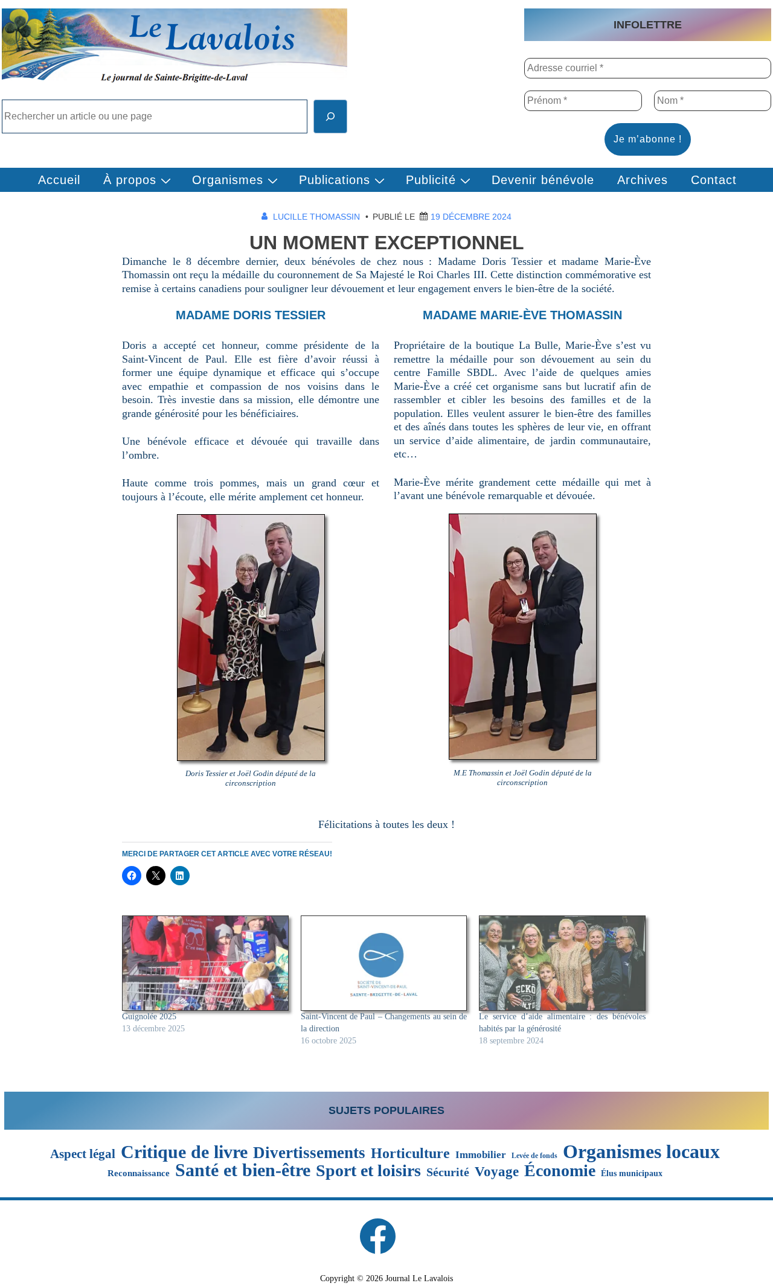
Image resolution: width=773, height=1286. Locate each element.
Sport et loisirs (368, 1170)
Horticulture (410, 1153)
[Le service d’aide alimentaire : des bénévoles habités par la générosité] (562, 963)
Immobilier (480, 1155)
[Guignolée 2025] (205, 963)
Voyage (497, 1172)
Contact (714, 179)
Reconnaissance (138, 1172)
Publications (334, 179)
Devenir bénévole (543, 179)
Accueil (59, 179)
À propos (129, 179)
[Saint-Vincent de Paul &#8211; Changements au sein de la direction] (384, 963)
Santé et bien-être (242, 1170)
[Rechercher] (330, 116)
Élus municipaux (631, 1173)
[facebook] (377, 1236)
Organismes (227, 179)
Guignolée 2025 (149, 1016)
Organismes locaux (641, 1151)
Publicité (431, 179)
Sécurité (447, 1173)
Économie (559, 1170)
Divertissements (309, 1153)
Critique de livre (184, 1152)
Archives (642, 179)
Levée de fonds (534, 1155)
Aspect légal (82, 1154)
